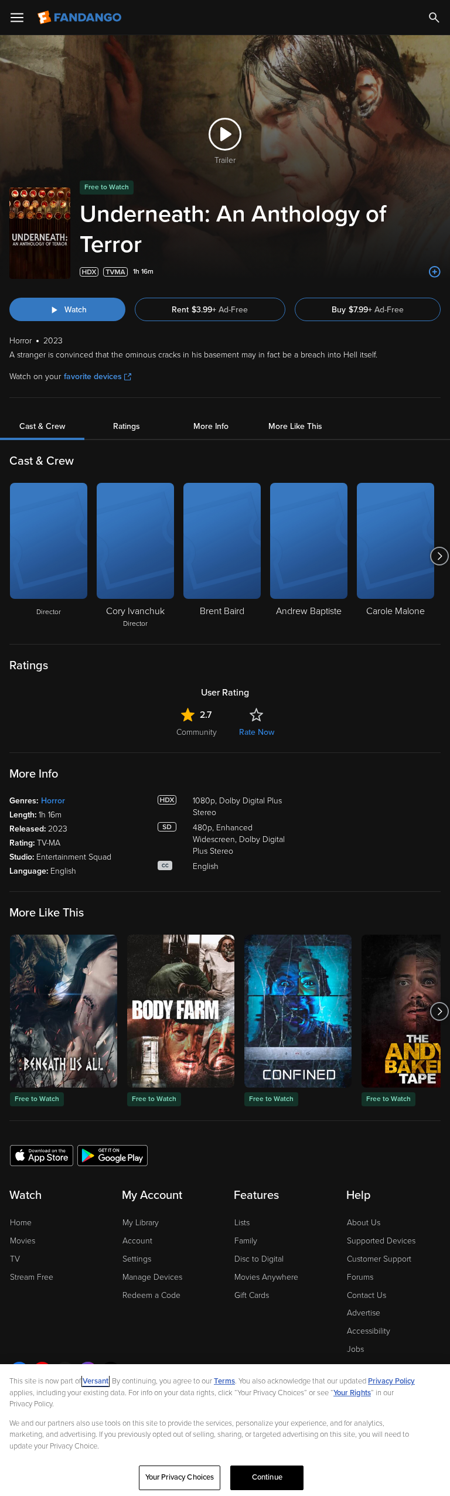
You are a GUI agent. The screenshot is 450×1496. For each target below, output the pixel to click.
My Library (140, 1223)
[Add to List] (435, 272)
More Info (211, 426)
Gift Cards (251, 1295)
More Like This (295, 426)
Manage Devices (152, 1277)
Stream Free (31, 1277)
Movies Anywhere (266, 1277)
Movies (22, 1241)
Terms (224, 1381)
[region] (225, 1430)
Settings (136, 1259)
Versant (95, 1381)
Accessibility (368, 1331)
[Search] (434, 17)
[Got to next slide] (439, 556)
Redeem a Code (151, 1295)
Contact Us (366, 1295)
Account (137, 1241)
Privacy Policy (391, 1381)
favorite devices (93, 376)
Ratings (126, 426)
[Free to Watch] (63, 1011)
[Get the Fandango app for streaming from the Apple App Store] (41, 1155)
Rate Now (256, 732)
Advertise (363, 1313)
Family (245, 1241)
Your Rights (352, 1393)
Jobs (355, 1349)
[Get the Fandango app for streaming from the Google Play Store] (112, 1155)
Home (21, 1223)
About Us (363, 1223)
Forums (360, 1277)
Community (196, 732)
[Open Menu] (17, 17)
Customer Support (379, 1259)
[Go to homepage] (80, 17)
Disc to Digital (259, 1259)
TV (15, 1259)
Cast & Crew (42, 426)
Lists (242, 1223)
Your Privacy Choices (179, 1477)
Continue (267, 1477)
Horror (53, 801)
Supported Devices (381, 1241)
